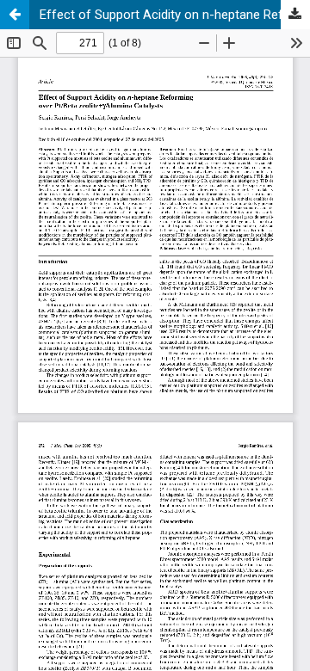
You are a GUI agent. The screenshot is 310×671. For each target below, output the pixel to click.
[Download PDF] (295, 14)
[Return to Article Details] (14, 14)
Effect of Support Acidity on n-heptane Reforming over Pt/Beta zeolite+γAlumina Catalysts (175, 14)
